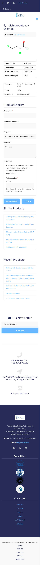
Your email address (10, 121)
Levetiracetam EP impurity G (16, 247)
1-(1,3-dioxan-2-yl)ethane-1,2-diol (18, 298)
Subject (6, 132)
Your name (7, 111)
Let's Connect (20, 520)
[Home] (20, 15)
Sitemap (20, 524)
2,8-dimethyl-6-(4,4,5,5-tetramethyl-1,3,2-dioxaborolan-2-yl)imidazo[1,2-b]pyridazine (20, 278)
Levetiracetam (19, 35)
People (20, 516)
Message (7, 142)
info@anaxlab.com (22, 443)
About (20, 545)
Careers (20, 508)
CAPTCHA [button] (8, 161)
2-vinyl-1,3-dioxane (13, 293)
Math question (11, 178)
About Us (20, 504)
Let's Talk (20, 559)
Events (19, 512)
